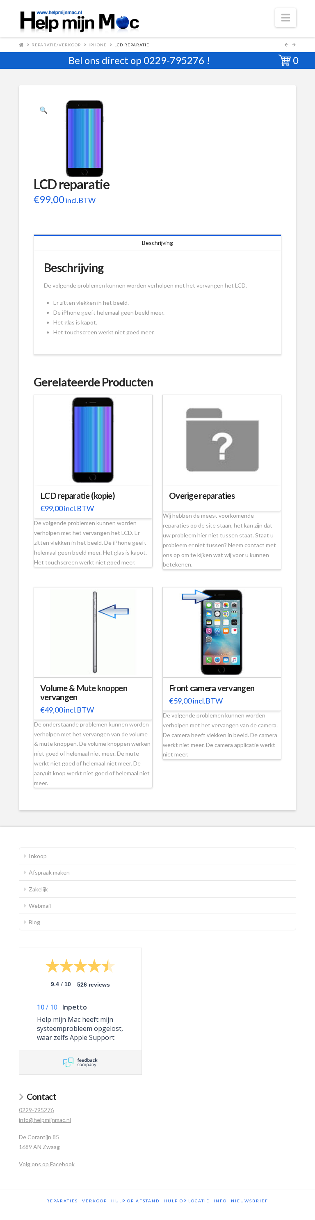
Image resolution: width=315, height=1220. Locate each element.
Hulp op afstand (135, 1200)
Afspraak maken (49, 872)
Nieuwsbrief (249, 1200)
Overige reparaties (202, 495)
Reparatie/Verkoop (56, 44)
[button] (285, 17)
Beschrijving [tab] (157, 242)
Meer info (97, 473)
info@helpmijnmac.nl (45, 1119)
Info (220, 1200)
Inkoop (38, 855)
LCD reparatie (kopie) (77, 495)
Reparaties (62, 1200)
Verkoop (94, 1200)
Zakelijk (38, 889)
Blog (34, 921)
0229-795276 (174, 60)
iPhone (98, 44)
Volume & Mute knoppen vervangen (83, 692)
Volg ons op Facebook (47, 1164)
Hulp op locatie (187, 1200)
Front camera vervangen (211, 688)
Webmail (40, 905)
